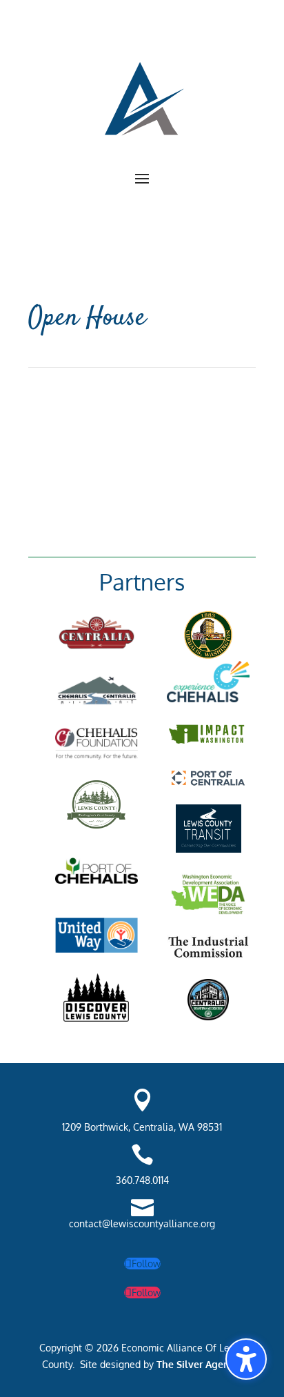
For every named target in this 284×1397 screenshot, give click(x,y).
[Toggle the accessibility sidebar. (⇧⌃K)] (246, 1359)
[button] (142, 178)
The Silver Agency (197, 1364)
